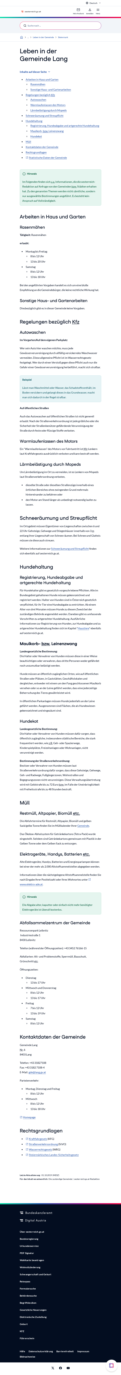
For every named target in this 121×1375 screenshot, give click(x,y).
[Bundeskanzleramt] (60, 1212)
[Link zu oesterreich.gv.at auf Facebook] (60, 1368)
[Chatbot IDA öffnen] (111, 1365)
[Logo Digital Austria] (60, 1220)
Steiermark (63, 37)
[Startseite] (21, 37)
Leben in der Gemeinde (43, 37)
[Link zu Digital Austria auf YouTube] (68, 1368)
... (28, 37)
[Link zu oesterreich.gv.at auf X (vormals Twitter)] (53, 1368)
